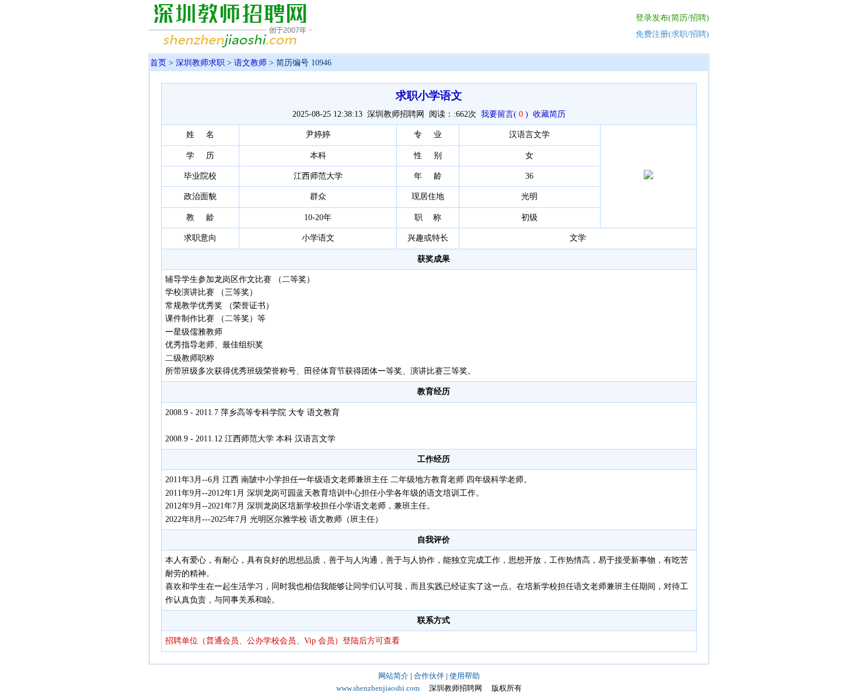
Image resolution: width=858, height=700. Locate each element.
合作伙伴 (429, 675)
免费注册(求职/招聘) (672, 34)
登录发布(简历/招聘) (672, 17)
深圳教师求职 (200, 62)
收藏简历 (549, 114)
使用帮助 (464, 675)
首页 (158, 62)
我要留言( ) (504, 114)
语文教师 (250, 62)
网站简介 (393, 675)
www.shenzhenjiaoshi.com (378, 688)
